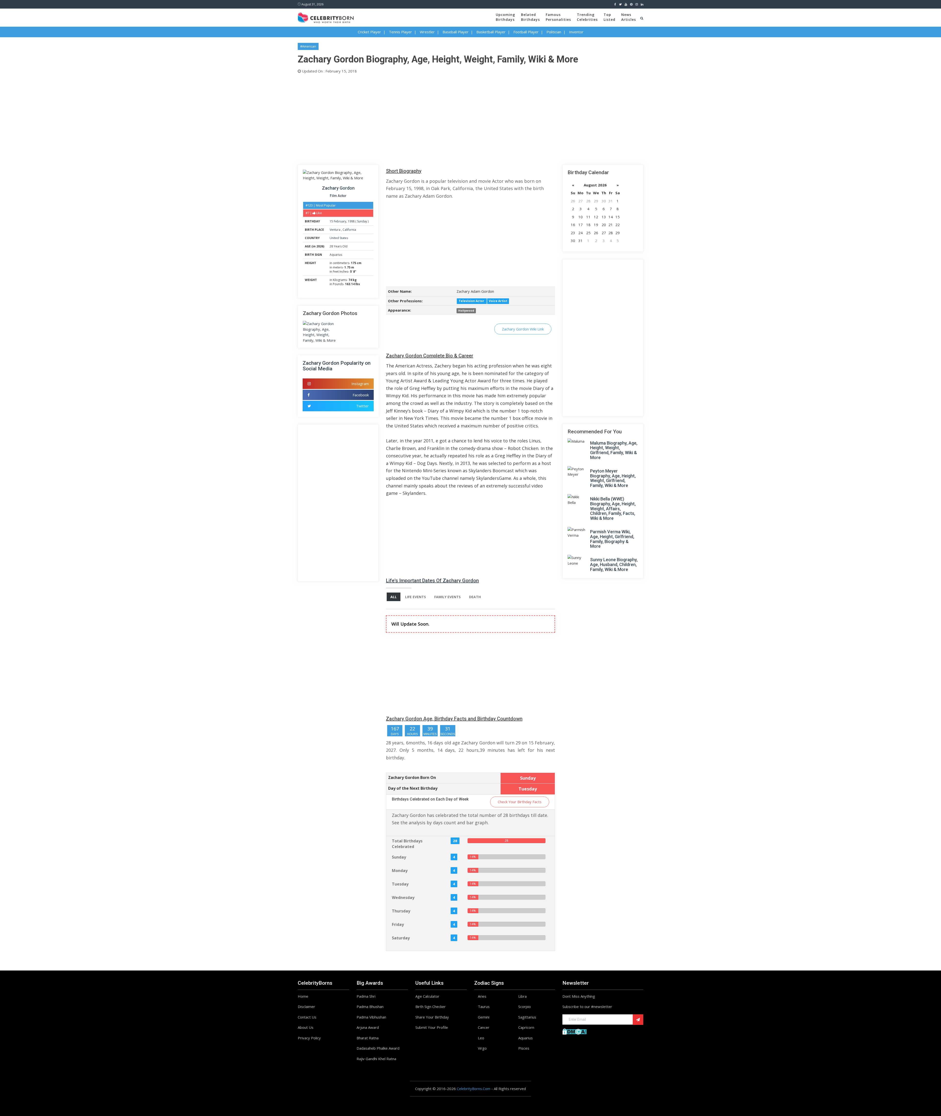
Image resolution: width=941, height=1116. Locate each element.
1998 (351, 221)
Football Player (526, 31)
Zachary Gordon (338, 188)
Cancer (483, 1027)
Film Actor (338, 196)
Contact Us (307, 1017)
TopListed (609, 17)
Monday (400, 870)
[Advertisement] (445, 118)
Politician (553, 31)
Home (303, 996)
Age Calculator (427, 996)
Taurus (484, 1006)
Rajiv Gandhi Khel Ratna (376, 1058)
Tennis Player (400, 31)
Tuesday (400, 884)
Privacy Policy (309, 1037)
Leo (481, 1037)
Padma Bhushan (370, 1006)
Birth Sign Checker (430, 1006)
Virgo (482, 1048)
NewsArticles (628, 17)
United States (339, 238)
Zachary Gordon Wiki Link (523, 329)
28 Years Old (338, 246)
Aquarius (336, 255)
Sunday (362, 221)
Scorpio (524, 1006)
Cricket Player (369, 31)
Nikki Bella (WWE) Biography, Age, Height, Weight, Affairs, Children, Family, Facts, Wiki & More (613, 508)
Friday (398, 924)
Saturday (401, 938)
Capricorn (526, 1027)
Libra (522, 996)
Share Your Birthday (432, 1017)
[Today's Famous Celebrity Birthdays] (326, 17)
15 (331, 221)
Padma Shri (366, 996)
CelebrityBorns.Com (473, 1088)
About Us (305, 1027)
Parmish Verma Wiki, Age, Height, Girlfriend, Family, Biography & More (612, 539)
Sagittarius (527, 1017)
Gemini (483, 1017)
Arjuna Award (368, 1027)
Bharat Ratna (368, 1037)
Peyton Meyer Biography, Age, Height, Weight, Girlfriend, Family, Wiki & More (613, 478)
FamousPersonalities (558, 17)
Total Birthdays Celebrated (407, 843)
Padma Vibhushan (371, 1017)
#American (308, 46)
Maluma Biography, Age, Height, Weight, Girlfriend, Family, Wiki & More (613, 450)
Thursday (401, 911)
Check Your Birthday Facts (520, 801)
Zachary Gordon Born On (412, 777)
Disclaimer (306, 1006)
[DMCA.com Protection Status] (574, 1031)
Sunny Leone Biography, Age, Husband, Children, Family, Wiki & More (614, 564)
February (340, 221)
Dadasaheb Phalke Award (378, 1048)
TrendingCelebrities (587, 17)
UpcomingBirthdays (505, 17)
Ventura (335, 230)
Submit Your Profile (431, 1027)
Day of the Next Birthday (412, 788)
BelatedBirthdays (530, 17)
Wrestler (427, 31)
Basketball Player (491, 31)
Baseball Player (456, 31)
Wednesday (403, 897)
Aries (482, 996)
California (349, 230)
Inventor (576, 31)
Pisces (523, 1048)
